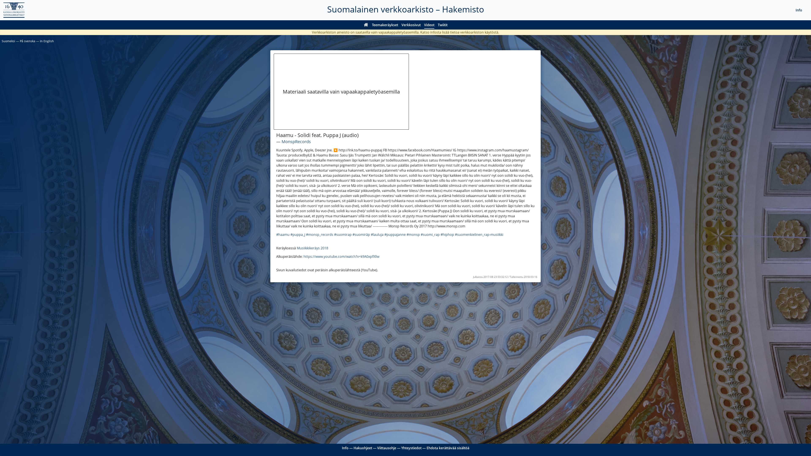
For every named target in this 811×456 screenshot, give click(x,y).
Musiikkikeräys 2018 (312, 248)
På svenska (27, 41)
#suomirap (343, 234)
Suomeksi (8, 41)
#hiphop (447, 234)
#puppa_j (297, 234)
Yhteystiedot (411, 448)
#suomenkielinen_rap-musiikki (479, 234)
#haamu (283, 234)
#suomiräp (361, 234)
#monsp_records (319, 234)
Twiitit (443, 25)
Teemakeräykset (385, 25)
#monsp (413, 234)
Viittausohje (386, 448)
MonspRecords (296, 141)
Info (799, 10)
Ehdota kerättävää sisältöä (448, 448)
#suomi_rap (430, 234)
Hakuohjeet (363, 448)
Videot (429, 25)
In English (47, 41)
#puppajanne (395, 234)
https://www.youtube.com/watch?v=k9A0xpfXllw (341, 256)
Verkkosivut (411, 25)
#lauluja (377, 234)
